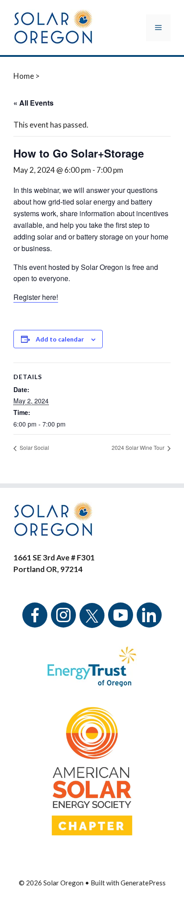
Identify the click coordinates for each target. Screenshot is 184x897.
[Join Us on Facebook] (34, 621)
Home (23, 76)
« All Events (33, 103)
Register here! (35, 297)
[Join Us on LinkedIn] (149, 621)
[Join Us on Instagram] (63, 621)
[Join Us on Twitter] (92, 610)
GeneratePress (143, 883)
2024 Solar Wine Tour (139, 447)
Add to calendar (60, 339)
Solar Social (33, 447)
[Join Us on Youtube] (120, 621)
